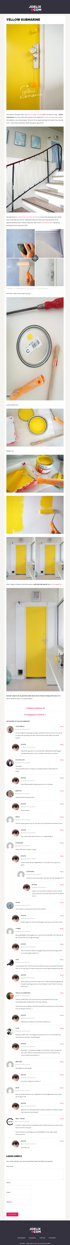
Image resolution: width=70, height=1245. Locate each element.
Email (8, 1192)
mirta (17, 817)
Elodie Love (20, 760)
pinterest (52, 1238)
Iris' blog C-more (35, 114)
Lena (17, 959)
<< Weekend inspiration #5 (35, 708)
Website (9, 1202)
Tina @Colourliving (23, 993)
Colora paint (45, 222)
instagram (21, 1238)
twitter (42, 1238)
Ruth (17, 1088)
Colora (54, 584)
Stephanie (19, 843)
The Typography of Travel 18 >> (35, 715)
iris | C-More (20, 1119)
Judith (23, 744)
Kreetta (18, 791)
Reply (62, 726)
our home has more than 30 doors (27, 217)
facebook (32, 1238)
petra (17, 902)
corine (18, 928)
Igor (17, 1028)
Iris (60, 584)
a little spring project (51, 117)
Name (8, 1182)
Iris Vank (18, 1062)
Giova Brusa (19, 726)
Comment (10, 1166)
